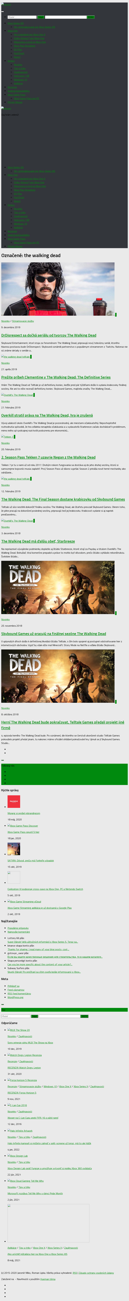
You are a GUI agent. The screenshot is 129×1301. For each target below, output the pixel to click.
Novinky (18, 64)
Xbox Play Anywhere (24, 46)
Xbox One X (65, 1086)
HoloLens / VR (21, 76)
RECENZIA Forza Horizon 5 (22, 1093)
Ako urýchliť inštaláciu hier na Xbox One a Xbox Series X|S (37, 1254)
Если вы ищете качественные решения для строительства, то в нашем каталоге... (55, 957)
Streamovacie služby (23, 321)
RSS (75, 1273)
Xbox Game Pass (16, 94)
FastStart (19, 53)
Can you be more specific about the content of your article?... (40, 964)
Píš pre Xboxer (15, 102)
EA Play (18, 49)
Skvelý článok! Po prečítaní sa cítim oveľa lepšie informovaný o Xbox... (44, 972)
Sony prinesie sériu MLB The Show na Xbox (30, 1042)
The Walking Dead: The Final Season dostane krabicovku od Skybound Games (63, 499)
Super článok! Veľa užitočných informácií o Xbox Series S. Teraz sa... (43, 942)
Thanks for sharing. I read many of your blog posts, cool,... (38, 949)
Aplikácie (18, 83)
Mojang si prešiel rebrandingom (24, 813)
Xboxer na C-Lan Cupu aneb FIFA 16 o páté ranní (33, 1118)
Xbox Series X (81, 1086)
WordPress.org (15, 997)
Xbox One (13, 31)
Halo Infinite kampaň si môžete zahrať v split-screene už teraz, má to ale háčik (49, 1143)
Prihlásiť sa (13, 986)
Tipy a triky (20, 68)
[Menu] (2, 11)
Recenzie (12, 87)
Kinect (17, 57)
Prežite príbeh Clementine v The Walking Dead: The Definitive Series (56, 377)
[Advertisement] (64, 141)
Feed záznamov (16, 990)
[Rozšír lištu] (2, 760)
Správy (11, 61)
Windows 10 (20, 79)
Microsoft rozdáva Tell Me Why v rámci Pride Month (35, 1193)
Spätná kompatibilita (18, 91)
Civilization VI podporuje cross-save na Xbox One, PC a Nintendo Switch (45, 889)
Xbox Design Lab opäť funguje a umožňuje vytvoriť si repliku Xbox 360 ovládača (50, 1168)
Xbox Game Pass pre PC (26, 98)
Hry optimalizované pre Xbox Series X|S (34, 27)
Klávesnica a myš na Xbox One (30, 42)
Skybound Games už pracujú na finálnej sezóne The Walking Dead (53, 633)
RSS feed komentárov (19, 993)
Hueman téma (47, 1279)
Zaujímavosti (21, 72)
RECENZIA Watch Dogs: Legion (24, 1067)
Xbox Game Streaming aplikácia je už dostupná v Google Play (40, 908)
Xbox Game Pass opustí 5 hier (23, 832)
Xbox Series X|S (16, 23)
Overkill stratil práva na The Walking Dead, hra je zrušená (47, 415)
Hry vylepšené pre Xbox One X (29, 34)
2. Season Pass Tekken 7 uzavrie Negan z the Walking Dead (48, 457)
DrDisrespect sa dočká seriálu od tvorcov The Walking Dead (48, 335)
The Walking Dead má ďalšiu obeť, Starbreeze (38, 541)
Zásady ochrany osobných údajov (96, 1273)
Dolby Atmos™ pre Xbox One (29, 38)
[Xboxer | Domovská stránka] (6, 4)
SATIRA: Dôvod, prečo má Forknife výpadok (31, 860)
